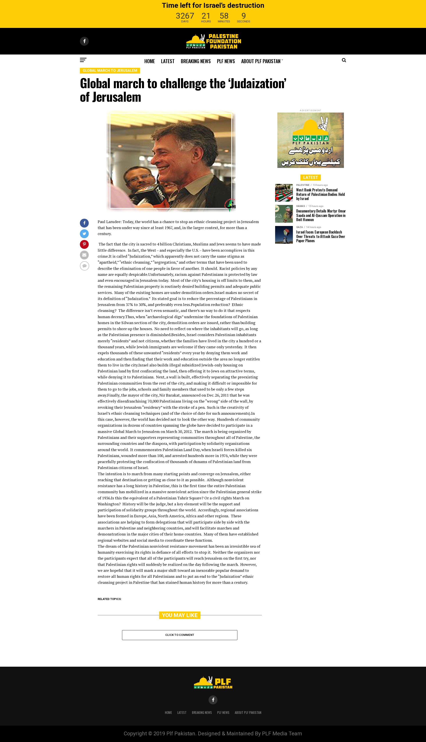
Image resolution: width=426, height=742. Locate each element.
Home (149, 60)
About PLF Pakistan (260, 60)
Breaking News (196, 60)
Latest (168, 60)
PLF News (226, 60)
